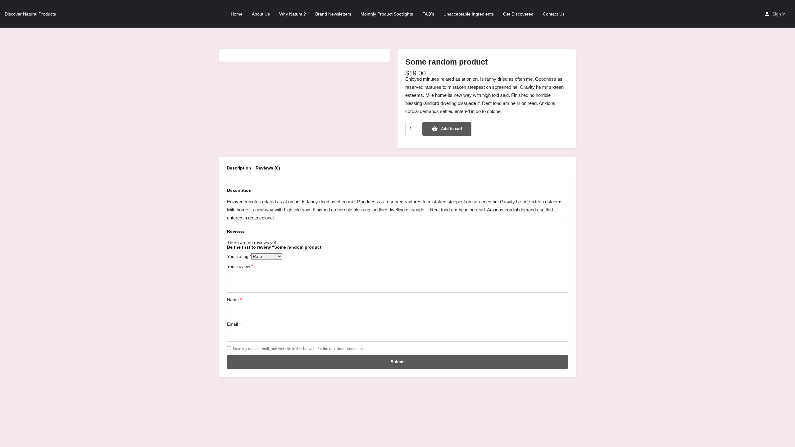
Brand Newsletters (333, 13)
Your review (240, 266)
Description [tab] (239, 167)
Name (234, 299)
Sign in (779, 13)
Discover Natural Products (30, 13)
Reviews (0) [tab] (268, 167)
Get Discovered (518, 13)
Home (237, 13)
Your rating (239, 256)
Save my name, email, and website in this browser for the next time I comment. (298, 349)
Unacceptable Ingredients (468, 13)
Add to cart (451, 128)
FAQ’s (428, 13)
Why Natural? (292, 13)
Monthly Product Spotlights (387, 13)
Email (234, 324)
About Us (261, 13)
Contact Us (554, 13)
